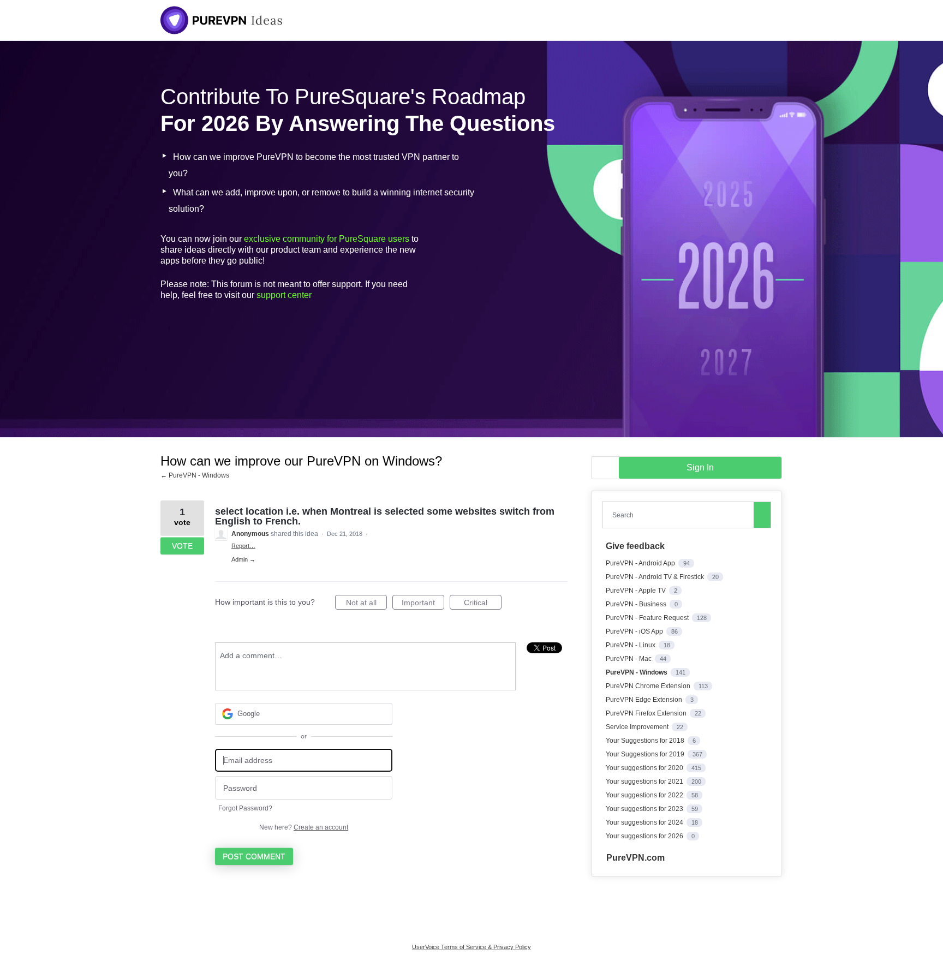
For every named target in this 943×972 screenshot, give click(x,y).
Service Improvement (638, 727)
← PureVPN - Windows (194, 475)
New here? (303, 827)
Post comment (254, 856)
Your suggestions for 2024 (645, 822)
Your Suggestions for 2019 (646, 754)
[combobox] (680, 515)
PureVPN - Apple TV (636, 590)
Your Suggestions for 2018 (646, 740)
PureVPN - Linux (631, 645)
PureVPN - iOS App (635, 631)
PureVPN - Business (637, 604)
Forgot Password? (245, 808)
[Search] (762, 515)
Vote (182, 545)
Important (423, 604)
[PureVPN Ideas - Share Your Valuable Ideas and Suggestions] (221, 20)
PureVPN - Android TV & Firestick (656, 577)
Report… (243, 545)
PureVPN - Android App (641, 563)
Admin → (243, 559)
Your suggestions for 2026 (645, 836)
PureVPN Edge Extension (645, 699)
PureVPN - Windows (637, 672)
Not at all (366, 604)
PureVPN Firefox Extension (647, 713)
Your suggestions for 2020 (645, 768)
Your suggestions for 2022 (645, 795)
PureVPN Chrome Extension (649, 686)
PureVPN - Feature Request (648, 618)
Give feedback (635, 546)
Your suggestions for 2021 (645, 781)
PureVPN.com (635, 857)
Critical (483, 604)
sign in (700, 467)
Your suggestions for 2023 (645, 809)
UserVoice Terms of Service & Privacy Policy (471, 947)
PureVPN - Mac (629, 659)
